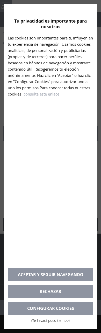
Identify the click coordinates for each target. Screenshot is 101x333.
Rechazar (50, 291)
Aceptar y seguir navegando (50, 274)
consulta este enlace (41, 94)
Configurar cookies (50, 310)
